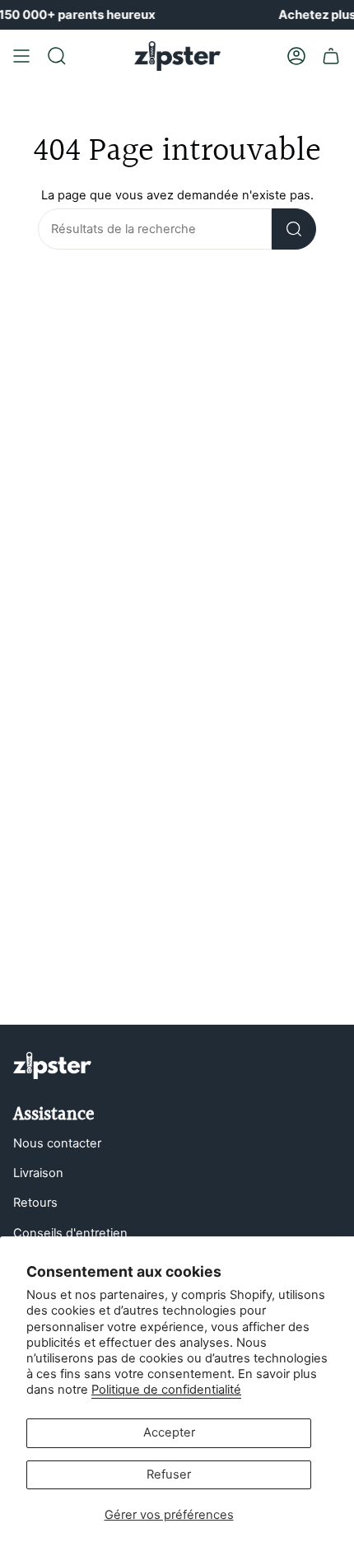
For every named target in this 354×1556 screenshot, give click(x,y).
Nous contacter (57, 1143)
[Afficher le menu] (21, 56)
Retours (35, 1202)
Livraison (38, 1173)
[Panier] (331, 56)
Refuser (169, 1474)
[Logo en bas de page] (52, 1065)
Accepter (169, 1432)
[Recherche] (294, 229)
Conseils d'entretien (70, 1233)
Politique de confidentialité (166, 1389)
